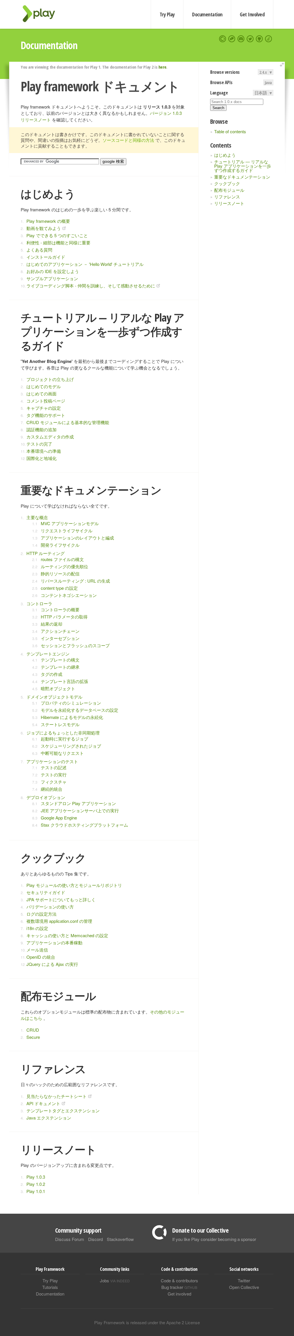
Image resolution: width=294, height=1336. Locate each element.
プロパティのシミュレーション (71, 703)
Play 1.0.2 (35, 1184)
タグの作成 (51, 674)
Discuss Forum (69, 1239)
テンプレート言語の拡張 (64, 681)
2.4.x (263, 72)
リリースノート (229, 203)
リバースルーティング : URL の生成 (75, 581)
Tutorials (50, 1287)
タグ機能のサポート (45, 415)
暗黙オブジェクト (58, 688)
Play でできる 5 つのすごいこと (57, 235)
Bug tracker (179, 1287)
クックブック (227, 183)
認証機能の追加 (41, 429)
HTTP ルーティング (45, 553)
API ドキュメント (43, 1103)
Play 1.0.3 (35, 1177)
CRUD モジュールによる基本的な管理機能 (67, 422)
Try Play (167, 14)
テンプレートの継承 (60, 667)
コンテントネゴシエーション (69, 595)
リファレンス (227, 197)
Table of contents (230, 131)
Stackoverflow (120, 1239)
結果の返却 (51, 624)
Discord (95, 1239)
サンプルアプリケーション (52, 278)
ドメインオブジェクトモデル (54, 697)
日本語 (260, 93)
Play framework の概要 (48, 221)
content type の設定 (59, 588)
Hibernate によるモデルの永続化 (72, 717)
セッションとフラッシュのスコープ (75, 645)
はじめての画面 (41, 393)
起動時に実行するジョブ (64, 739)
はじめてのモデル (43, 386)
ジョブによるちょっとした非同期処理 (63, 733)
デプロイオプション (45, 797)
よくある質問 (39, 250)
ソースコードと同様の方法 (128, 140)
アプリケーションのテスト (52, 761)
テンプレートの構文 (60, 660)
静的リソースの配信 (60, 574)
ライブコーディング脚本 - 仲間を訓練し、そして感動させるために (90, 286)
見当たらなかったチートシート (56, 1096)
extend (283, 65)
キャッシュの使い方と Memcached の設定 (67, 935)
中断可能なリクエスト (62, 753)
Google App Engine (59, 818)
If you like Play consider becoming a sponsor (214, 1239)
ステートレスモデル (60, 724)
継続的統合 (51, 789)
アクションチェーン (60, 631)
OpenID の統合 (40, 957)
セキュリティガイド (45, 892)
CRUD (32, 1030)
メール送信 (37, 950)
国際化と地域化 (41, 458)
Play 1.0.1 (35, 1191)
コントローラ (39, 603)
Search (218, 108)
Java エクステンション (48, 1118)
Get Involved (252, 14)
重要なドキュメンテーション (242, 177)
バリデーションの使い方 (50, 907)
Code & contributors (179, 1280)
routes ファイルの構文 (62, 559)
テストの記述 (54, 767)
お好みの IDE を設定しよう (52, 271)
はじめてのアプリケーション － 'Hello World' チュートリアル (85, 264)
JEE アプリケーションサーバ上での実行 (80, 810)
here (162, 67)
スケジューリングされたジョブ (71, 746)
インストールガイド (45, 257)
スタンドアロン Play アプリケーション (78, 803)
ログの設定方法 (41, 914)
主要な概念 (37, 517)
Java (268, 82)
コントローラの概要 (60, 609)
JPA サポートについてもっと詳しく (61, 899)
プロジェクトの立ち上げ (50, 379)
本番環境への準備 (43, 451)
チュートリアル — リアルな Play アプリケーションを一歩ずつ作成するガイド (242, 165)
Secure (33, 1037)
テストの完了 (39, 444)
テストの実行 (54, 775)
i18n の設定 (37, 928)
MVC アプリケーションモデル (70, 523)
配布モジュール (229, 190)
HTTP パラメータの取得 (64, 617)
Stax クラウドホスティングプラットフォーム (84, 825)
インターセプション (60, 638)
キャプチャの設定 (43, 408)
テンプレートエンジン (47, 654)
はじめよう (225, 155)
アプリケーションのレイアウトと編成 (77, 538)
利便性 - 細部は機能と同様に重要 (58, 242)
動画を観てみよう (43, 228)
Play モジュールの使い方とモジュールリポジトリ (74, 885)
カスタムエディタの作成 (50, 437)
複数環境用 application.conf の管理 (59, 921)
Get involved (179, 1294)
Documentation (207, 14)
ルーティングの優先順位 (64, 566)
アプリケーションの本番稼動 (54, 942)
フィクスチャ (54, 782)
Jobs (115, 1280)
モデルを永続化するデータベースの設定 (79, 710)
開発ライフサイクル (60, 545)
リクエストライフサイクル (66, 530)
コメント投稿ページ (45, 401)
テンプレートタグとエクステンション (63, 1110)
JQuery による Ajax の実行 (52, 964)
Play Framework (42, 13)
